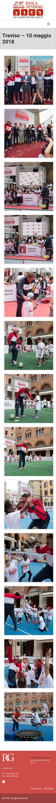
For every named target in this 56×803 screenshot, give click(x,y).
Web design (49, 789)
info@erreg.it (7, 768)
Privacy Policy (36, 789)
